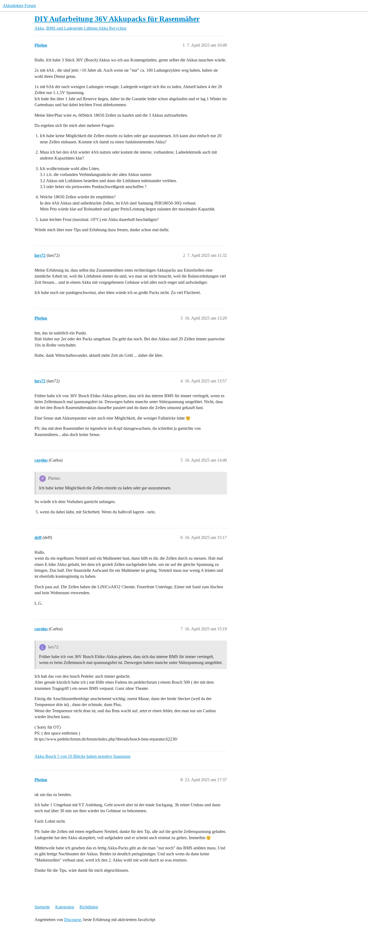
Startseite (42, 907)
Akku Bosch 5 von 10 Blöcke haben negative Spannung (82, 756)
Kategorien (64, 907)
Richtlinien (88, 907)
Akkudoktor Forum (19, 5)
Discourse (72, 919)
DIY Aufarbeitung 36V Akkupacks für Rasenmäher (117, 19)
